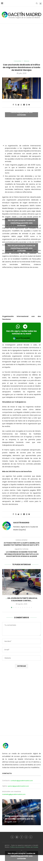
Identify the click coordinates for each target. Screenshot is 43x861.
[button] (4, 588)
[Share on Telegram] (24, 105)
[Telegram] (17, 837)
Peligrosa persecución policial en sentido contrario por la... (20, 817)
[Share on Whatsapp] (21, 105)
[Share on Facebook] (13, 105)
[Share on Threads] (26, 105)
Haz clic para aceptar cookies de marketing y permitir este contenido (21, 112)
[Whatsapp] (31, 837)
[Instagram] (26, 837)
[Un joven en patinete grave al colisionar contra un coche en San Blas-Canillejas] (21, 582)
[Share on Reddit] (19, 105)
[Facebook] (21, 837)
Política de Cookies (32, 847)
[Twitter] (12, 837)
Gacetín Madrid (21, 522)
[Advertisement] (21, 42)
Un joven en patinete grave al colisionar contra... (22, 599)
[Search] (37, 3)
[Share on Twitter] (16, 105)
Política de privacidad (17, 847)
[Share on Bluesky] (29, 105)
